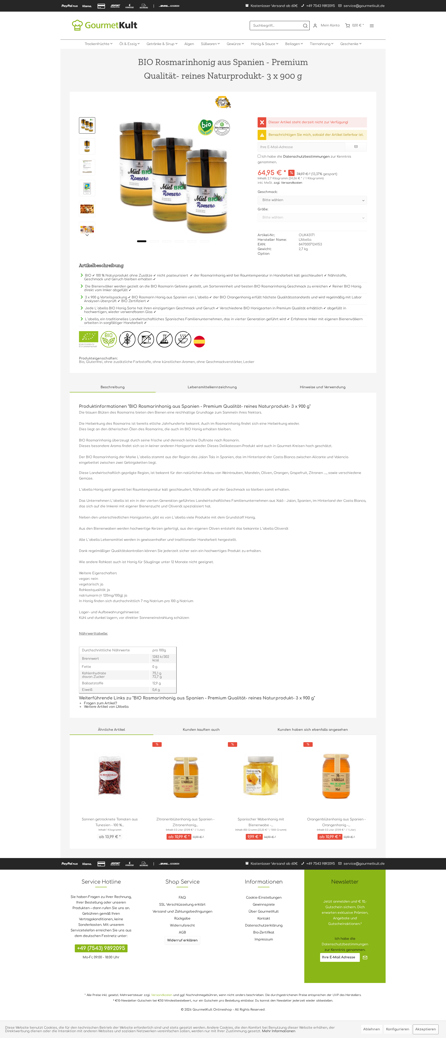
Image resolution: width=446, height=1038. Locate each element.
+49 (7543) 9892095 (101, 948)
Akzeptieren (425, 1029)
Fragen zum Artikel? (100, 703)
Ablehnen (371, 1029)
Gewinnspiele (264, 904)
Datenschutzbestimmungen (306, 156)
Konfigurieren (397, 1029)
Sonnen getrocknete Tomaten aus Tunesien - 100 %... (110, 822)
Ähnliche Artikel (111, 729)
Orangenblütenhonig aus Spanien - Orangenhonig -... (336, 822)
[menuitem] (280, 25)
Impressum (264, 939)
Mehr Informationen (278, 1031)
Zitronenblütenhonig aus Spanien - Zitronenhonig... (185, 822)
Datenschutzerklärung (263, 925)
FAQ (182, 897)
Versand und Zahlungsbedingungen (182, 911)
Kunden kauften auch (201, 729)
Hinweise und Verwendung (322, 387)
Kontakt (263, 918)
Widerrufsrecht (182, 925)
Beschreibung (113, 387)
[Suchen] (305, 25)
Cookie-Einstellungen (264, 897)
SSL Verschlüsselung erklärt (182, 904)
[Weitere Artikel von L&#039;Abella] (223, 102)
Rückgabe (182, 918)
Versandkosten (161, 995)
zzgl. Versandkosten (288, 182)
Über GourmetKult (264, 911)
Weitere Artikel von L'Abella (105, 706)
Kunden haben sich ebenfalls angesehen (313, 729)
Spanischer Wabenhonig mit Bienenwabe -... (261, 822)
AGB (182, 932)
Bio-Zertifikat (263, 932)
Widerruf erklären (182, 940)
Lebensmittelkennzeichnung (212, 387)
